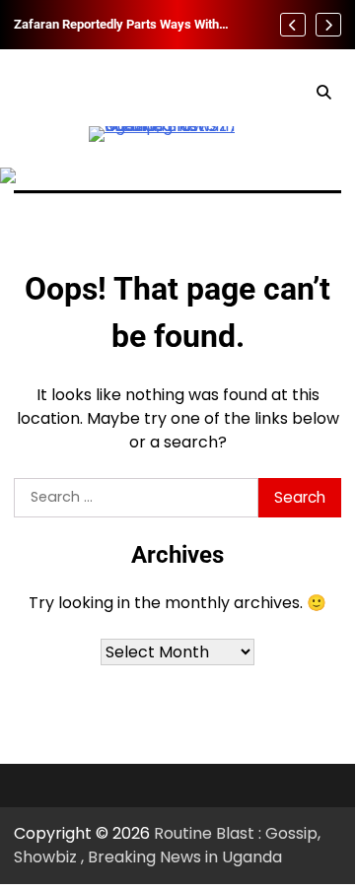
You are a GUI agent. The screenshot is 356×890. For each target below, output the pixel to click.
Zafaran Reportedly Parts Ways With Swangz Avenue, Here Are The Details (121, 25)
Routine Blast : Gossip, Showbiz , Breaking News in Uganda (167, 845)
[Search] (323, 92)
